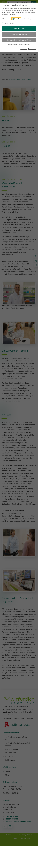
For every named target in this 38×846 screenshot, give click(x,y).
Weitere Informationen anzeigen (18, 44)
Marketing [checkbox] (27, 19)
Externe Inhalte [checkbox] (9, 23)
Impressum (23, 49)
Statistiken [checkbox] (17, 19)
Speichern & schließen (19, 34)
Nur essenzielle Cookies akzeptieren (19, 40)
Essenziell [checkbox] (7, 19)
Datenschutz (32, 49)
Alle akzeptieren (19, 29)
